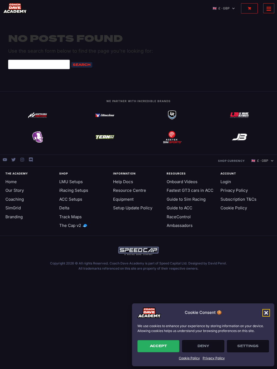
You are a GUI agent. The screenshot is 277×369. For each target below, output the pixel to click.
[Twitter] (13, 159)
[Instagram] (22, 159)
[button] (266, 313)
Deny (203, 346)
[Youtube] (5, 159)
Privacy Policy (214, 358)
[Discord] (31, 159)
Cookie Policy (189, 358)
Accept (158, 346)
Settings (248, 346)
